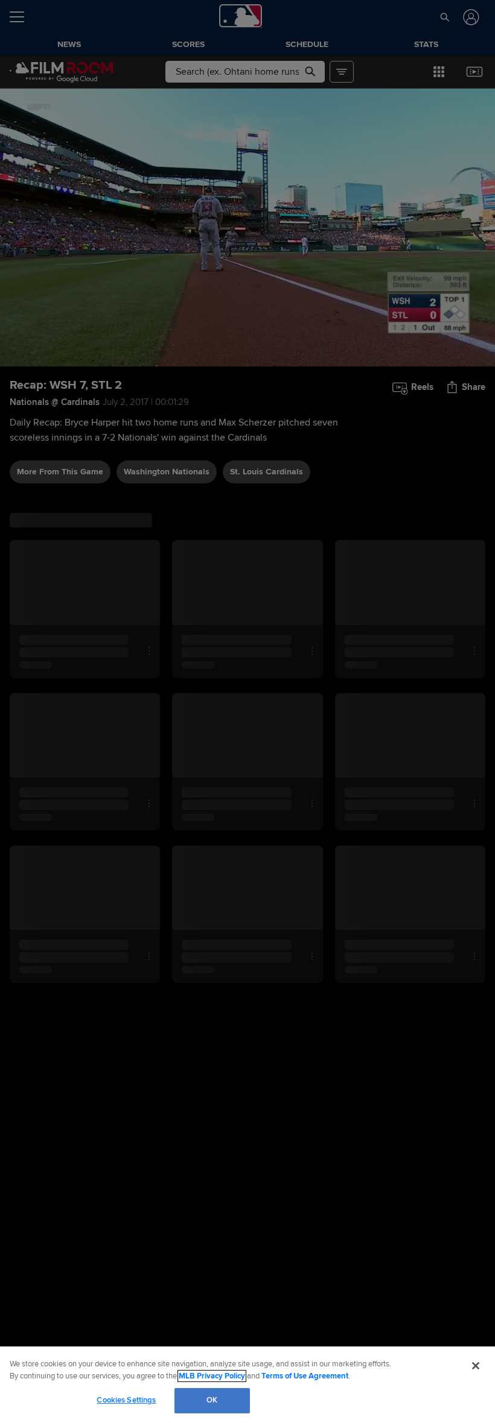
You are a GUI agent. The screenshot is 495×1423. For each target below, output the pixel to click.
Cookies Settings (126, 1400)
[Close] (475, 1365)
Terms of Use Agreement (304, 1376)
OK (211, 1400)
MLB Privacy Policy (212, 1376)
